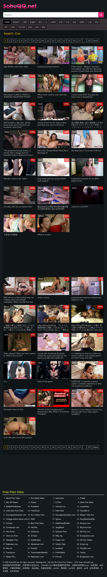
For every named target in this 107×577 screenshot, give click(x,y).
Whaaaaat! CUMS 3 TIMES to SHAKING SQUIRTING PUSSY (17, 96)
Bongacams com (87, 557)
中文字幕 (21, 27)
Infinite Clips (60, 544)
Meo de (9, 548)
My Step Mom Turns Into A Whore (86, 150)
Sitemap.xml (41, 562)
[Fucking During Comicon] (53, 63)
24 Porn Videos (86, 540)
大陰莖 (53, 22)
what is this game (45, 381)
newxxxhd (59, 498)
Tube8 (82, 498)
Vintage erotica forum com (16, 519)
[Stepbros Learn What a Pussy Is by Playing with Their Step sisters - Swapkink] (87, 406)
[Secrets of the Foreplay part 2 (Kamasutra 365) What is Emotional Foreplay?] (53, 406)
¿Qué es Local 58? (79, 206)
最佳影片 (16, 22)
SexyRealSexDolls (87, 519)
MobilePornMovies (13, 506)
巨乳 (13, 27)
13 (58, 41)
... (84, 41)
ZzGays (9, 523)
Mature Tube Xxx (87, 515)
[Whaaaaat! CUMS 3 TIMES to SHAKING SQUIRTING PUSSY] (19, 91)
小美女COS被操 (11, 235)
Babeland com (12, 544)
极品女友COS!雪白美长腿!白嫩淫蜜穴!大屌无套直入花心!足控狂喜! (52, 207)
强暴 (25, 22)
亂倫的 (32, 22)
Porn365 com (85, 548)
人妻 (89, 22)
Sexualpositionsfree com (16, 515)
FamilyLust (10, 552)
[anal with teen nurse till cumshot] (19, 434)
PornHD (34, 548)
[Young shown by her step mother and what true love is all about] (53, 119)
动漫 (74, 22)
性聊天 (82, 22)
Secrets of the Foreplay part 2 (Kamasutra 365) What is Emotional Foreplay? (53, 411)
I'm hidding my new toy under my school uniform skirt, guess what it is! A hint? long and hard (86, 355)
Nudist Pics (10, 557)
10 (42, 41)
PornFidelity (60, 552)
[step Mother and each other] (19, 63)
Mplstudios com (37, 557)
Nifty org (58, 536)
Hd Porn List (85, 532)
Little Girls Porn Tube (14, 511)
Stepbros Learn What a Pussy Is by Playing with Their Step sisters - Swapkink (86, 411)
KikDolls (34, 527)
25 (89, 41)
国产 (6, 27)
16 (74, 41)
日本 (37, 27)
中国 (67, 22)
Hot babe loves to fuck (13, 409)
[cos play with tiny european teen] (19, 203)
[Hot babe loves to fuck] (19, 406)
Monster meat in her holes (15, 178)
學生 (40, 22)
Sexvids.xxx (60, 506)
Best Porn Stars (37, 523)
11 (48, 41)
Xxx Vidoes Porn (37, 515)
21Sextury (35, 532)
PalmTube (59, 511)
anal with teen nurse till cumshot (18, 437)
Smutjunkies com (87, 536)
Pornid (33, 502)
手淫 (60, 22)
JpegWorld (59, 527)
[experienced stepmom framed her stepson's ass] (87, 294)
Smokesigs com (12, 527)
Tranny (83, 552)
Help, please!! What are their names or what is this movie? (19, 354)
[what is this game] (53, 378)
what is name (43, 297)
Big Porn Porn (85, 527)
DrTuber (34, 536)
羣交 (43, 27)
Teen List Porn (12, 536)
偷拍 (96, 22)
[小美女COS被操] (19, 231)
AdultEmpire (36, 540)
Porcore (58, 557)
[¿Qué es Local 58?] (87, 203)
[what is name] (53, 294)
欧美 (30, 27)
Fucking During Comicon (48, 67)
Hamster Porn (61, 532)
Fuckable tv (84, 511)
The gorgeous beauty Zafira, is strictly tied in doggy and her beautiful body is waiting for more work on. (18, 153)
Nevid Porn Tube (13, 498)
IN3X (33, 519)
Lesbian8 (59, 548)
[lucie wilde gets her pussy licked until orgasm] (53, 175)
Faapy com (60, 540)
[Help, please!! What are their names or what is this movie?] (19, 350)
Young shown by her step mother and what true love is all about (52, 124)
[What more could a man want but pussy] (53, 91)
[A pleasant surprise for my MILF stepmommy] (87, 175)
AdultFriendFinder (62, 523)
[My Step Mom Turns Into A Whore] (87, 147)
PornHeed (35, 506)
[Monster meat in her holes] (19, 175)
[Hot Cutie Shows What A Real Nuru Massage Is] (53, 147)
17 (79, 41)
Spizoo (58, 519)
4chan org (84, 544)
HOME (7, 22)
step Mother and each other (16, 67)
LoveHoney (84, 506)
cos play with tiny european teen (18, 206)
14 (63, 41)
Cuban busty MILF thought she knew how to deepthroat (85, 96)
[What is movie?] (53, 231)
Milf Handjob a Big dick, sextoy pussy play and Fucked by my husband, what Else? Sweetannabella (17, 126)
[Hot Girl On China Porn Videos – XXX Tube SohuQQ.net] (20, 8)
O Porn (58, 502)
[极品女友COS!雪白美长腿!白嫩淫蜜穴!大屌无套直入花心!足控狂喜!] (53, 203)
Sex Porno (10, 532)
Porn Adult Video (37, 498)
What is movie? (44, 235)
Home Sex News (86, 502)
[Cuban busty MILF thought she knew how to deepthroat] (87, 91)
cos (5, 381)
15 (69, 41)
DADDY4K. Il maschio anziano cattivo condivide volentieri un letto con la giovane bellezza (86, 383)
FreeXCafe (35, 511)
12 (53, 41)
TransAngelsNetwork (39, 552)
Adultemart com (37, 544)
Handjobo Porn (12, 540)
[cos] (19, 378)
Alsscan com (85, 523)
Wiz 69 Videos (12, 502)
